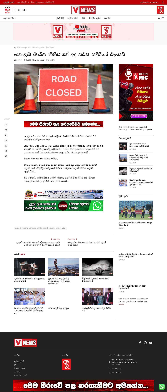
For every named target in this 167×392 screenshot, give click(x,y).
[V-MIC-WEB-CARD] (136, 92)
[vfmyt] (83, 31)
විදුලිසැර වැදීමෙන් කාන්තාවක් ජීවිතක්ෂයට (95, 279)
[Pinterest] (6, 140)
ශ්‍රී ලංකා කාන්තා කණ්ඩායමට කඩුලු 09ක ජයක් (135, 223)
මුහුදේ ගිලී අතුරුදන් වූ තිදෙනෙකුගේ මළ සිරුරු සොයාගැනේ (41, 2)
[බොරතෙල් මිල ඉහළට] (63, 296)
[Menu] (163, 18)
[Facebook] (6, 125)
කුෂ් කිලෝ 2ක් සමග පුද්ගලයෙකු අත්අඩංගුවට (29, 279)
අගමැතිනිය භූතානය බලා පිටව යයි (96, 309)
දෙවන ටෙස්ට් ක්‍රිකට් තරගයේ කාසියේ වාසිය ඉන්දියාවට (136, 255)
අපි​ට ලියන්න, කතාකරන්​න (149, 2)
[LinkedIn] (6, 135)
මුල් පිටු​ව (17, 48)
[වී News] (83, 10)
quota (149, 129)
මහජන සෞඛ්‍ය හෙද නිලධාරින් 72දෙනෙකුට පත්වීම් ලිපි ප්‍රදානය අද (28, 311)
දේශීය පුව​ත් (73, 18)
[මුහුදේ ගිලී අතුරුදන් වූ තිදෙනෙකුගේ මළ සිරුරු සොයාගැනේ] (63, 267)
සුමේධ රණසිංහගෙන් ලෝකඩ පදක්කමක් (132, 287)
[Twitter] (6, 130)
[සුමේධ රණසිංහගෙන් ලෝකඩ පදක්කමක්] (136, 273)
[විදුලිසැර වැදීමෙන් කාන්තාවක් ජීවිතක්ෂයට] (97, 267)
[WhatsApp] (6, 156)
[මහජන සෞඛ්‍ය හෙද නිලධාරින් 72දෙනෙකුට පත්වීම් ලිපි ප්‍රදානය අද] (29, 296)
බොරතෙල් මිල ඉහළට (58, 308)
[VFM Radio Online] (7, 10)
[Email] (6, 146)
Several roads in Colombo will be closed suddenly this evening (40, 228)
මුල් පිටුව (60, 18)
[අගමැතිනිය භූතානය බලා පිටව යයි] (97, 296)
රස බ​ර (107, 18)
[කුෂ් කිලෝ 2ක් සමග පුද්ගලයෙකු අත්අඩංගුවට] (29, 267)
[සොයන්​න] (159, 18)
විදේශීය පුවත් (94, 18)
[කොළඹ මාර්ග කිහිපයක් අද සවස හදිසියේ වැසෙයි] (63, 89)
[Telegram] (6, 151)
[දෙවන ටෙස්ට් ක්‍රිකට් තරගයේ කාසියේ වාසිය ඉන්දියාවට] (136, 241)
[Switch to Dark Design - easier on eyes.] (163, 2)
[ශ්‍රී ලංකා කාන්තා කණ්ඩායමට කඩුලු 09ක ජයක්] (136, 210)
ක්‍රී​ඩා (84, 18)
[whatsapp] (63, 205)
